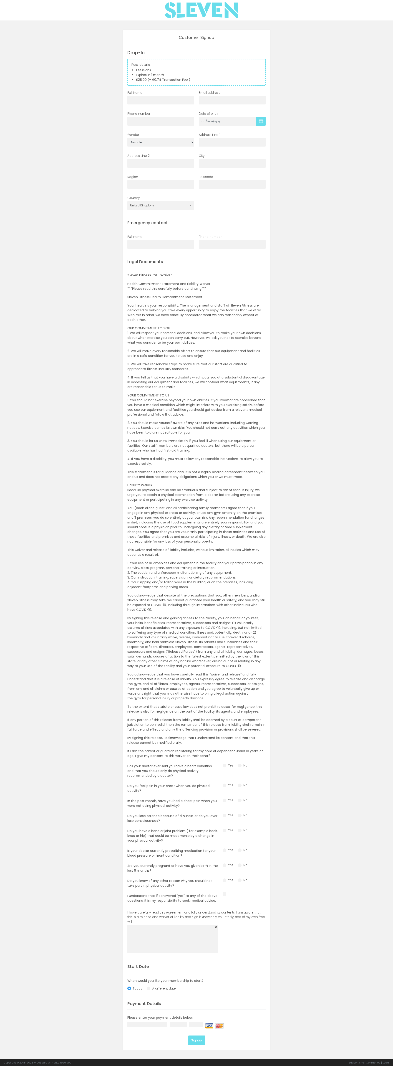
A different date (164, 988)
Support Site (356, 1062)
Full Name (134, 93)
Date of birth (208, 114)
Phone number (138, 114)
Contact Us (373, 1062)
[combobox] (160, 205)
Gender (133, 135)
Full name (134, 237)
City (201, 156)
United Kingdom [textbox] (142, 205)
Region (132, 177)
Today (137, 988)
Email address (209, 93)
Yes (230, 765)
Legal (386, 1062)
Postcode (206, 177)
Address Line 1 (209, 135)
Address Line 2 (138, 156)
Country (133, 198)
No (245, 765)
